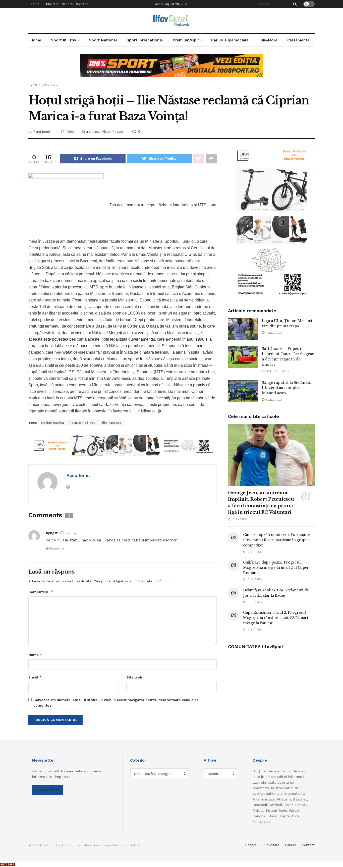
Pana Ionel (41, 132)
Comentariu (40, 591)
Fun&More (267, 40)
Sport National (103, 40)
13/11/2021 (67, 132)
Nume (35, 654)
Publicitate (51, 4)
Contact (82, 4)
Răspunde (57, 548)
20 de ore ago (276, 371)
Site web (134, 677)
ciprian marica (52, 422)
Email (35, 677)
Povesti (118, 132)
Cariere (67, 4)
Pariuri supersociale (230, 40)
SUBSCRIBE (47, 790)
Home (35, 40)
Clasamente (298, 40)
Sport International (145, 40)
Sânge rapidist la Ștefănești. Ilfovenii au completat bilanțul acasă (287, 387)
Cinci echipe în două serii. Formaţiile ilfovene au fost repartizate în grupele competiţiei (276, 539)
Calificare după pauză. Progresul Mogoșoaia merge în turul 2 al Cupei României (275, 567)
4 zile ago (273, 399)
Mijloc (105, 132)
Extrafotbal (50, 84)
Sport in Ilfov (63, 40)
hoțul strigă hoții (83, 422)
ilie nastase (111, 422)
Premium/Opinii (187, 40)
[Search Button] (294, 4)
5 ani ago (72, 533)
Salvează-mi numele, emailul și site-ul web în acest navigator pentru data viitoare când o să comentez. (116, 702)
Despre (34, 4)
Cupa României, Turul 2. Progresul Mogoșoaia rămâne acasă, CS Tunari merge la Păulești (275, 617)
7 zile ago (273, 332)
